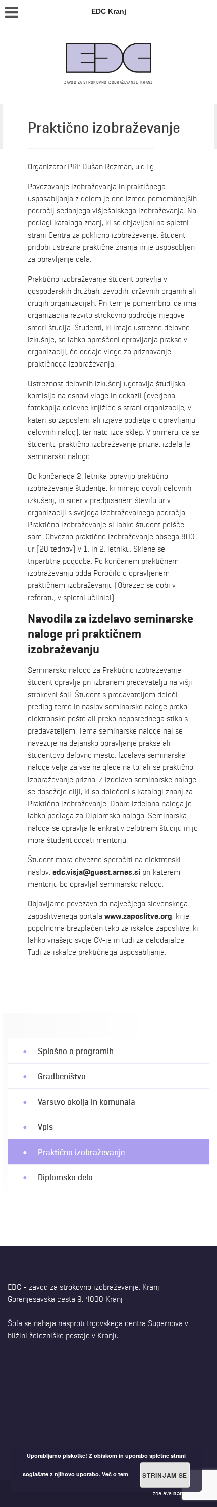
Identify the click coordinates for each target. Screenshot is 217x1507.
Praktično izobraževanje (81, 1152)
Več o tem (115, 1474)
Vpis (45, 1126)
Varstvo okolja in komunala (86, 1101)
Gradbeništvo (62, 1076)
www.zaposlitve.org (138, 916)
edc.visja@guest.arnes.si (96, 872)
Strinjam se (164, 1475)
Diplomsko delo (65, 1177)
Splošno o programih (76, 1050)
